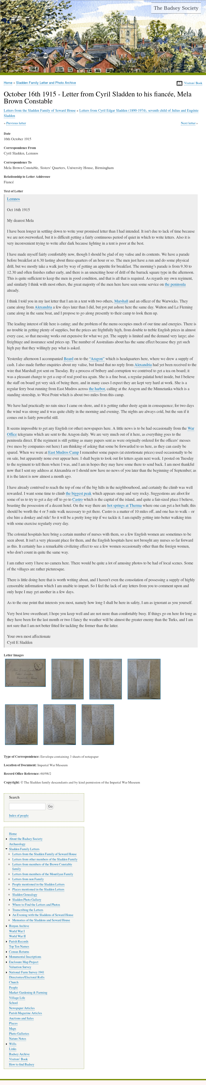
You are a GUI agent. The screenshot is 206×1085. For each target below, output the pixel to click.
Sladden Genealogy (24, 894)
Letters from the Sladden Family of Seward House (40, 110)
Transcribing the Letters (27, 910)
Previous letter (16, 123)
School (13, 1003)
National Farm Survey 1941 (26, 972)
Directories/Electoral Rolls (26, 977)
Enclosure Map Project (23, 962)
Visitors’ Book (18, 1059)
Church (13, 982)
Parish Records (18, 941)
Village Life (17, 998)
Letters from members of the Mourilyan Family (42, 874)
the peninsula (175, 284)
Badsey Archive (19, 1054)
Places (13, 1023)
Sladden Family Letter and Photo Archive (46, 82)
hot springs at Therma (124, 505)
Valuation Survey (20, 967)
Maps (12, 1028)
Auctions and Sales (21, 1018)
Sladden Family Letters (24, 849)
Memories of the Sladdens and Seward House (41, 920)
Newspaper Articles (22, 1008)
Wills (12, 1044)
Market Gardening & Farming (28, 992)
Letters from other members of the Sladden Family (44, 859)
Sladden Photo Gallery (26, 899)
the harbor (97, 388)
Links (12, 1049)
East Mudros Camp (63, 452)
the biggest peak (78, 493)
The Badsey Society (176, 8)
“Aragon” (97, 358)
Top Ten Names (19, 946)
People (13, 987)
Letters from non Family (28, 879)
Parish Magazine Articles (25, 1013)
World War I (17, 931)
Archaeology (17, 844)
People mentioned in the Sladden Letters (38, 884)
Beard (68, 358)
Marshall (121, 300)
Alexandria (43, 306)
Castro (77, 499)
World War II (17, 936)
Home (8, 82)
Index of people (19, 815)
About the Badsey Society (25, 839)
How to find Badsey (21, 1064)
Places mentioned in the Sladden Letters (38, 889)
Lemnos (13, 198)
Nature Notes (17, 1038)
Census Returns (19, 952)
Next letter (188, 123)
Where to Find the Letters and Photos (36, 904)
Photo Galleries (19, 1033)
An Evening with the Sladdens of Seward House (42, 915)
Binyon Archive (19, 926)
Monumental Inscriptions (25, 957)
